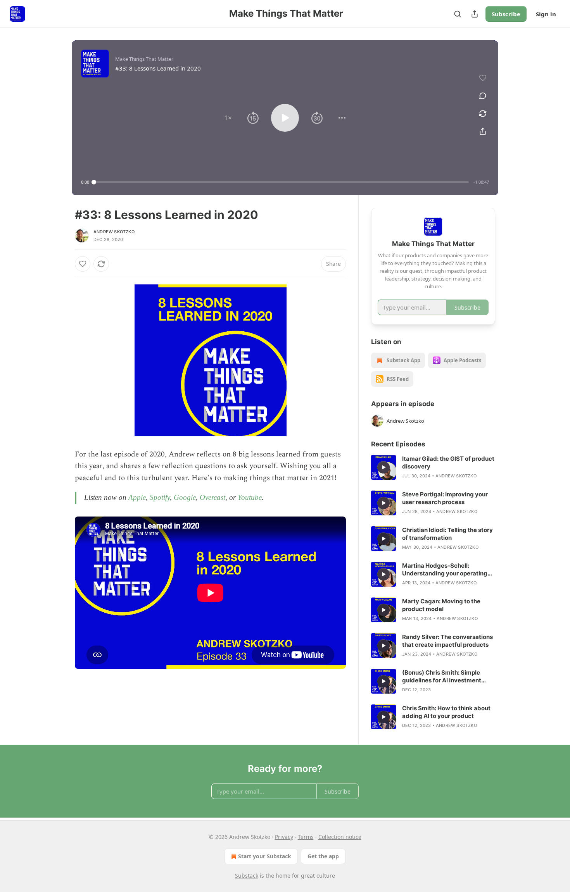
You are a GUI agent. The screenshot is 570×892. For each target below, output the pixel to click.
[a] (383, 467)
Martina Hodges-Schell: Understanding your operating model (444, 569)
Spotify (160, 497)
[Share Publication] (474, 14)
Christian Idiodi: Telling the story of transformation (447, 533)
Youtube (250, 497)
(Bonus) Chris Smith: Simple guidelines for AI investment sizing (441, 676)
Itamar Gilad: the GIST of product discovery (448, 462)
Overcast (212, 497)
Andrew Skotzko (114, 231)
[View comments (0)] (483, 95)
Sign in (546, 14)
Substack (246, 875)
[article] (433, 467)
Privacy (284, 836)
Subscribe (506, 14)
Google (185, 497)
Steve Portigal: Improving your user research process (445, 498)
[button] (228, 117)
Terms (306, 836)
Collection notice (339, 836)
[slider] (281, 182)
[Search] (457, 14)
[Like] (82, 264)
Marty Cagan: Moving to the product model (441, 605)
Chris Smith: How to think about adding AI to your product (446, 712)
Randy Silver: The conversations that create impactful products (447, 640)
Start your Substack (264, 856)
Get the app (323, 856)
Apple (137, 497)
